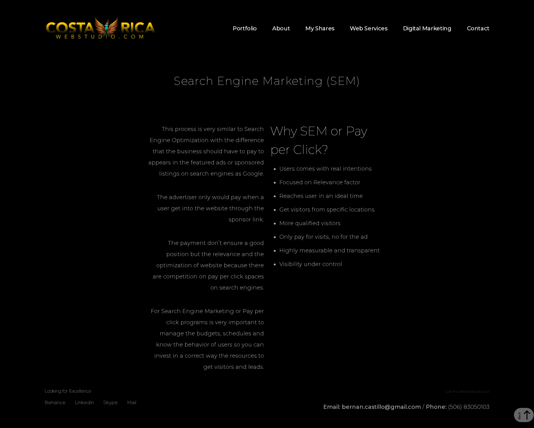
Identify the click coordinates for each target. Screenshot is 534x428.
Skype (110, 402)
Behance (55, 402)
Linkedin (84, 402)
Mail (131, 402)
